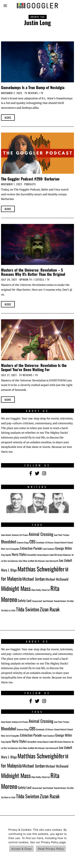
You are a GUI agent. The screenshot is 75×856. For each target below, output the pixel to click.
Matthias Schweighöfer (41, 569)
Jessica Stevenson (64, 554)
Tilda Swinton (27, 609)
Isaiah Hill (53, 554)
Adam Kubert (6, 535)
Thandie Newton (60, 601)
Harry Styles (19, 554)
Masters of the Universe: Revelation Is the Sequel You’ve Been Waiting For (34, 367)
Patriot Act (46, 590)
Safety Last (24, 600)
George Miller (63, 548)
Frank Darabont (48, 548)
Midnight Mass (16, 588)
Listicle (39, 279)
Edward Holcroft (60, 542)
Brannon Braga (23, 542)
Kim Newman (40, 560)
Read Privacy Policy (51, 848)
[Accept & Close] (70, 840)
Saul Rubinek (48, 601)
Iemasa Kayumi (43, 554)
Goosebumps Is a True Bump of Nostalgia (32, 87)
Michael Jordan (33, 579)
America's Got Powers (20, 535)
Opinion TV (25, 279)
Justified (31, 560)
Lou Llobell (65, 560)
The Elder (70, 601)
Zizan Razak (50, 609)
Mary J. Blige (9, 569)
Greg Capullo (6, 554)
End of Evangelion (13, 548)
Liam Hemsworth (51, 560)
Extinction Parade (31, 548)
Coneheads (40, 542)
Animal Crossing (41, 534)
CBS (32, 541)
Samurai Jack (37, 601)
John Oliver (23, 560)
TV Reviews (31, 93)
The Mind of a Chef (8, 610)
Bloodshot (8, 541)
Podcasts (30, 184)
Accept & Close (21, 848)
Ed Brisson (49, 542)
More (8, 117)
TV (42, 93)
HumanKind (31, 554)
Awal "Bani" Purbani (61, 535)
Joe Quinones (13, 560)
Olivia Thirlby (36, 590)
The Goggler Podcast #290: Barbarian (30, 178)
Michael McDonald (56, 579)
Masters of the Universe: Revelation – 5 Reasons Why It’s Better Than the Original (33, 272)
